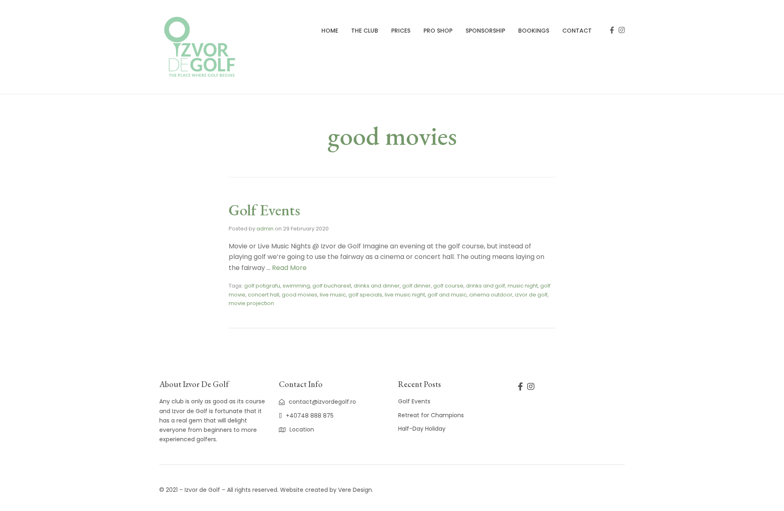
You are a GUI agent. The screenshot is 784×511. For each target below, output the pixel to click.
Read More (289, 267)
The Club (364, 31)
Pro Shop (437, 31)
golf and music (447, 295)
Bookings (533, 31)
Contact (577, 31)
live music (333, 295)
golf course (448, 286)
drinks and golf (485, 286)
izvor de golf (531, 295)
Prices (400, 31)
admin (265, 228)
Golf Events (264, 210)
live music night (405, 295)
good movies (299, 295)
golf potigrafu (262, 286)
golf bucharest (331, 286)
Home (329, 31)
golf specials (365, 295)
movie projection (251, 303)
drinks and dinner (377, 286)
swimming (296, 286)
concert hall (263, 295)
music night (523, 286)
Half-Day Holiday (421, 429)
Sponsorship (485, 31)
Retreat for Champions (431, 415)
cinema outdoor (490, 295)
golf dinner (416, 286)
